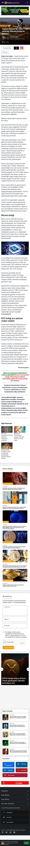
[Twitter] (6, 832)
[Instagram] (10, 832)
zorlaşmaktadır (6, 314)
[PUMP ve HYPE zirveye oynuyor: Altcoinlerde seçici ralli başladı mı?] (15, 743)
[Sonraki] (28, 669)
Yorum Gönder (8, 647)
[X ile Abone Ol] (16, 48)
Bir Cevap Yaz (7, 596)
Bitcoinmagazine (23, 367)
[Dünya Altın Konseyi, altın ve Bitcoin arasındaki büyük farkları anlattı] (6, 446)
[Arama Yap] (27, 2)
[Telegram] (14, 832)
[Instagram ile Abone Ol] (22, 48)
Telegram (23, 385)
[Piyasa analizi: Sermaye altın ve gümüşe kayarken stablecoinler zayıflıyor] (15, 726)
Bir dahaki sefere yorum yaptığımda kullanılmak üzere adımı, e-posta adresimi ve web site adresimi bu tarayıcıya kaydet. (16, 634)
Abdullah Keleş (14, 37)
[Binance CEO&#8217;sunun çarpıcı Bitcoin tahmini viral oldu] (19, 429)
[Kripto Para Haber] (12, 2)
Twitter (23, 389)
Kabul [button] (26, 843)
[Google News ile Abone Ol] (7, 48)
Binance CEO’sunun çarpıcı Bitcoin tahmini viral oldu (19, 437)
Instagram (15, 387)
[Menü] (2, 2)
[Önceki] (2, 669)
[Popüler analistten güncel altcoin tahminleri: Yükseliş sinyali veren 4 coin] (15, 578)
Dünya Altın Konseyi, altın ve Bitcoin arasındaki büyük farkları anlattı (6, 454)
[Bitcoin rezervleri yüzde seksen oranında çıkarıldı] (6, 429)
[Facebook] (2, 832)
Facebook (7, 389)
